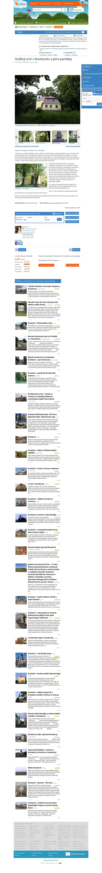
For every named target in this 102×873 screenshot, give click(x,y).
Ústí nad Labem (59, 38)
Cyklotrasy (68, 55)
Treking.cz (61, 848)
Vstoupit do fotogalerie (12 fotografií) (26, 146)
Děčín (20, 32)
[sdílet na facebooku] (17, 243)
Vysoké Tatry (47, 848)
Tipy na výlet (45, 52)
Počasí (87, 81)
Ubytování (88, 77)
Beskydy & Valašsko (49, 835)
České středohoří (56, 43)
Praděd (31, 837)
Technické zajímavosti (81, 48)
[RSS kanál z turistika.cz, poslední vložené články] (60, 863)
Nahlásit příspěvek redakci (28, 237)
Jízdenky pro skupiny (72, 213)
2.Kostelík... (18, 188)
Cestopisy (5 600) (19, 826)
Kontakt (50, 855)
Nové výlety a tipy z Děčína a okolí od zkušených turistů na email (63, 32)
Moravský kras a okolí (50, 841)
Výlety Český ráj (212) (64, 830)
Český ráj (46, 846)
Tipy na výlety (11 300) (50, 13)
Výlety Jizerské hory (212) (65, 835)
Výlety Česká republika (64, 826)
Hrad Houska (33, 846)
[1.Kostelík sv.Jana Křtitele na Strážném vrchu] (47, 99)
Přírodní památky (57, 48)
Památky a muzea (44, 48)
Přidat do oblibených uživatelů (30, 228)
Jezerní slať (32, 828)
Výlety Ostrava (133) (78, 833)
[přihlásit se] (82, 2)
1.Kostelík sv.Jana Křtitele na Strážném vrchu (26, 125)
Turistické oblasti (48, 826)
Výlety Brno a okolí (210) (79, 828)
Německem (80, 38)
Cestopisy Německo (20, 833)
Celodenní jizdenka (71, 221)
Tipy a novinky (44, 35)
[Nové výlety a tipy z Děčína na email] (83, 32)
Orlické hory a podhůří (50, 844)
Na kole (50, 55)
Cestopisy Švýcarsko (20, 841)
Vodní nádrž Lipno (34, 830)
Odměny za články (37, 853)
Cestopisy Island (19, 846)
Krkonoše (46, 837)
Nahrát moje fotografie (73, 146)
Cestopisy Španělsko (20, 835)
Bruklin (53, 125)
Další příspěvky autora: (27, 232)
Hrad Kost (32, 835)
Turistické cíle (19, 62)
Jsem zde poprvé (19, 853)
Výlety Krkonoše (62, 841)
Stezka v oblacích (34, 844)
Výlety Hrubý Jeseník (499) (64, 838)
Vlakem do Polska (20, 848)
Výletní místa (69, 48)
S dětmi (55, 55)
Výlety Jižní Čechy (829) (64, 828)
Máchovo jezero (33, 826)
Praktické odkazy (53, 853)
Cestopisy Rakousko (20, 828)
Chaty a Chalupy (89, 85)
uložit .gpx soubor (54, 203)
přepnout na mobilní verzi (51, 860)
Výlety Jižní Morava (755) (79, 837)
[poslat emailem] (21, 243)
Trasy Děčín (68, 52)
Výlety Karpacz (77, 841)
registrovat (82, 4)
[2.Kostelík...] (31, 175)
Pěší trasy (74, 55)
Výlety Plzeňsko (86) (78, 830)
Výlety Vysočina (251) (78, 835)
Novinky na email (78, 854)
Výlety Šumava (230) (63, 833)
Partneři (34, 855)
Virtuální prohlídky (78, 846)
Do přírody (43, 55)
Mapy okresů (39, 13)
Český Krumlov (33, 848)
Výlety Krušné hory (63, 844)
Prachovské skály (34, 841)
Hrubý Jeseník (48, 833)
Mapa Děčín (79, 35)
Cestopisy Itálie (19, 830)
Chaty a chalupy (60, 35)
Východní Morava (49, 828)
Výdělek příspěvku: (26, 230)
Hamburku (41, 41)
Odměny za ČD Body (72, 217)
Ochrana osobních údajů (80, 848)
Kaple (36, 62)
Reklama (17, 855)
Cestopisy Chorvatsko (21, 844)
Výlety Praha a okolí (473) (80, 826)
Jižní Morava (47, 830)
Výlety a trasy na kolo (79, 844)
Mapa (86, 70)
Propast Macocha (34, 833)
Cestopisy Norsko (20, 837)
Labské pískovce (47, 43)
